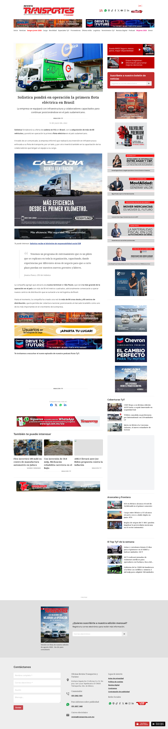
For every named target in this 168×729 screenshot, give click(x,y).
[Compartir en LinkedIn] (65, 405)
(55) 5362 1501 (77, 696)
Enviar (18, 707)
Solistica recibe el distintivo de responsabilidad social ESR (55, 243)
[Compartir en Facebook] (51, 405)
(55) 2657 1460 (77, 706)
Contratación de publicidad (119, 692)
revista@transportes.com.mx (82, 717)
